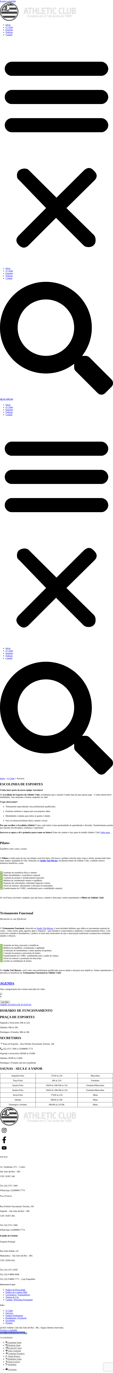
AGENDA (7, 983)
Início (8, 25)
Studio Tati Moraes (45, 928)
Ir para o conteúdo (8, 1)
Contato (9, 35)
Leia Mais (5, 1002)
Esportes (9, 30)
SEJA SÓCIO (6, 399)
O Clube (9, 27)
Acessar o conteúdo (8, 1330)
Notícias (9, 32)
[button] (56, 151)
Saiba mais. (105, 832)
